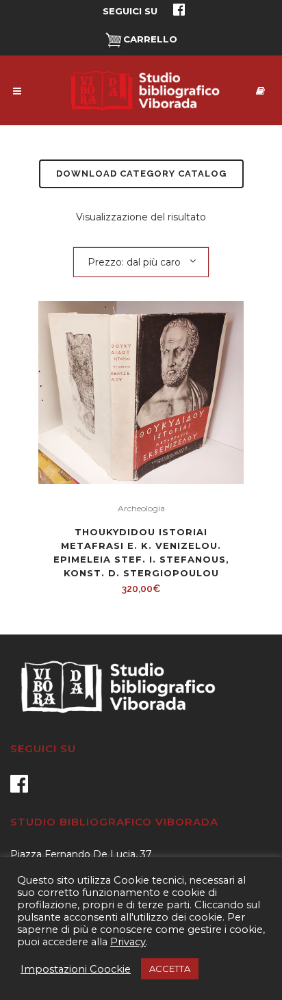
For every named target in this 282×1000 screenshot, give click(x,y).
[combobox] (141, 261)
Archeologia (141, 508)
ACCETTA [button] (169, 968)
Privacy (128, 942)
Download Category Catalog (141, 173)
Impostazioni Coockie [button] (76, 969)
